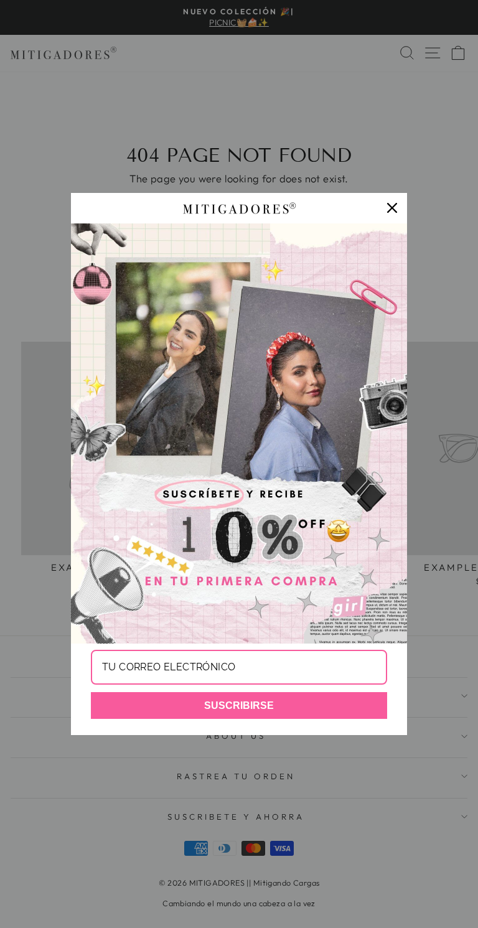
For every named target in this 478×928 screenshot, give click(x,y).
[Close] (392, 208)
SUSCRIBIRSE (239, 705)
